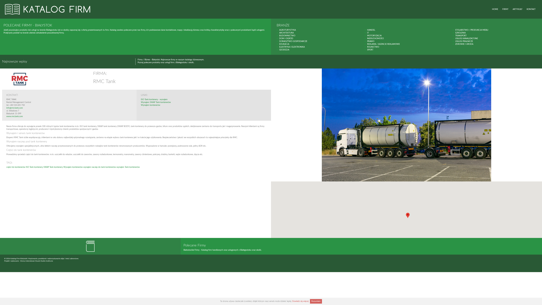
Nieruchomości (375, 39)
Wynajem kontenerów (150, 105)
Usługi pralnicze (464, 41)
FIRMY (505, 9)
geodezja (284, 50)
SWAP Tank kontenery (53, 167)
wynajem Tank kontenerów (128, 167)
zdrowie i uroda (464, 44)
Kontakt (531, 9)
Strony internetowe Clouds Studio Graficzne (36, 261)
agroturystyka (287, 30)
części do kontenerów (15, 167)
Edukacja (284, 44)
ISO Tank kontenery (34, 167)
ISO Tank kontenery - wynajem (154, 100)
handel (371, 30)
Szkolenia (460, 33)
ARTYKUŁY (517, 9)
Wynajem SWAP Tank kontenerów (156, 102)
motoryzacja (374, 36)
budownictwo (287, 36)
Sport (370, 50)
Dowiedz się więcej (300, 301)
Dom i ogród (286, 39)
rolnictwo (373, 47)
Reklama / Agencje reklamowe (383, 44)
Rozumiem (316, 301)
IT (368, 33)
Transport (461, 36)
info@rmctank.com (14, 108)
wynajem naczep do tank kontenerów (99, 167)
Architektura (286, 33)
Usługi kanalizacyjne (466, 39)
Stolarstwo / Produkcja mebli (471, 30)
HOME (495, 9)
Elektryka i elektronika (292, 47)
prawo (370, 41)
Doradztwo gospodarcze (293, 41)
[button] (408, 215)
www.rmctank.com (14, 116)
